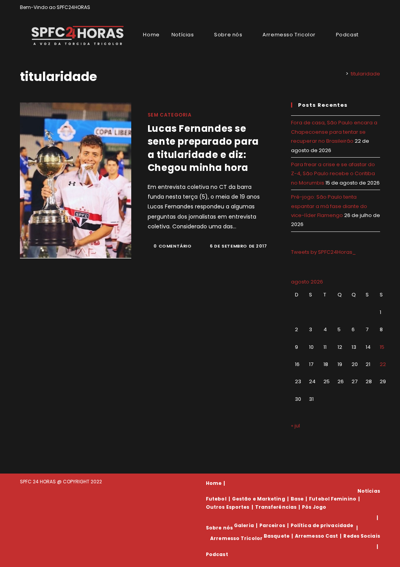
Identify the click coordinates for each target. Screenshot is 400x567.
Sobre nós (219, 527)
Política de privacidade (322, 525)
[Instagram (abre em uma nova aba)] (368, 7)
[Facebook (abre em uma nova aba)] (359, 7)
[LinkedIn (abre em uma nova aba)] (376, 7)
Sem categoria (170, 114)
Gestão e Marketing (258, 498)
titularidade (365, 73)
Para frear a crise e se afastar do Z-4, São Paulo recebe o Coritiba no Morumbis (333, 174)
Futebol (216, 498)
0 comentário (172, 246)
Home (213, 483)
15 (382, 347)
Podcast (217, 554)
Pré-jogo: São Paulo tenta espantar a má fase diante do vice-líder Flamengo (329, 206)
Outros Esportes (228, 507)
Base (297, 498)
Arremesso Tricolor (236, 538)
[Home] (341, 73)
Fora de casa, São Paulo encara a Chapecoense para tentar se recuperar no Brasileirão (334, 132)
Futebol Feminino (332, 498)
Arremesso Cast (316, 536)
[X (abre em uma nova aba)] (350, 7)
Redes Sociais (361, 536)
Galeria (244, 525)
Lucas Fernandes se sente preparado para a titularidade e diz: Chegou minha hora (203, 148)
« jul (295, 425)
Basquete (276, 536)
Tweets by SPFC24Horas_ (323, 252)
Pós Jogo (314, 507)
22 (383, 364)
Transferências (275, 507)
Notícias (368, 491)
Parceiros (272, 525)
